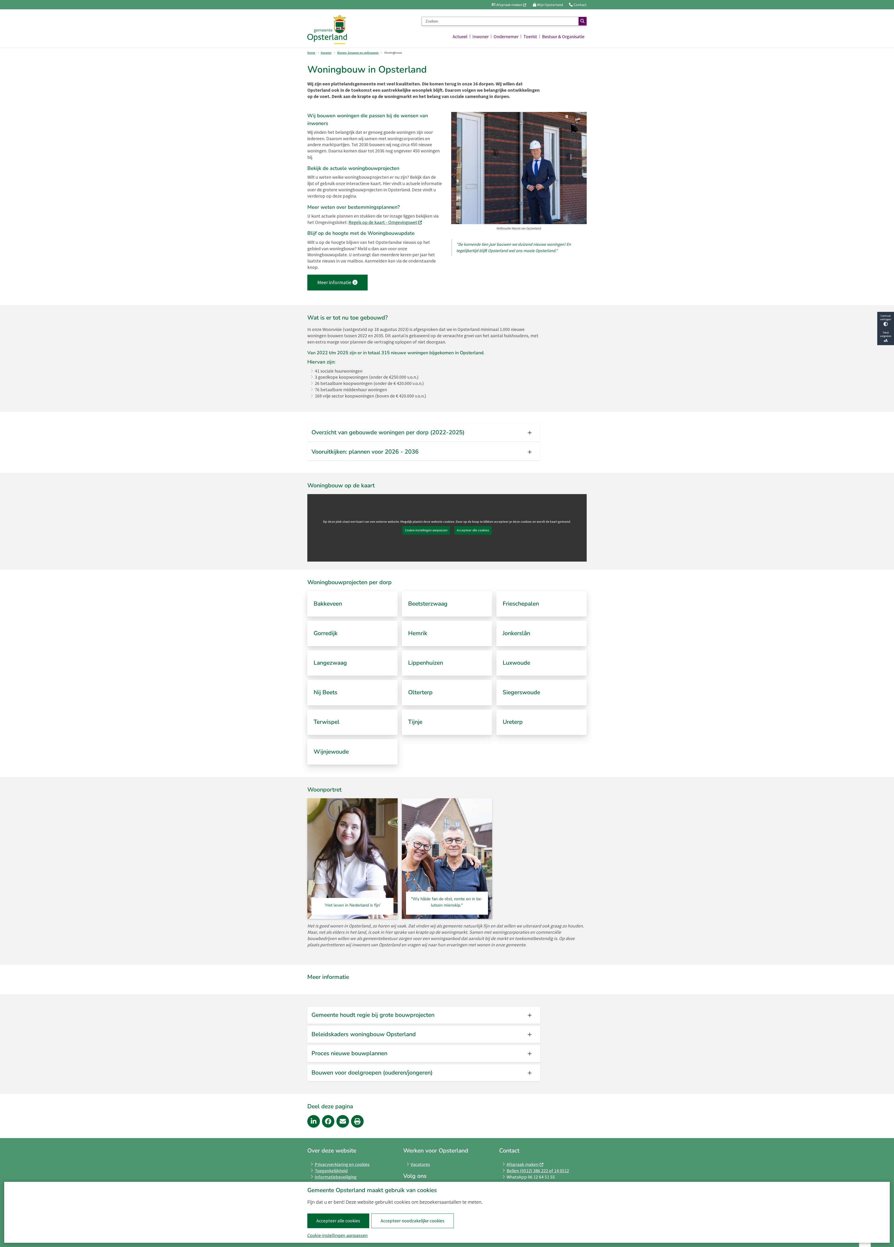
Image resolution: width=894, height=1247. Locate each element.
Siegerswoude (521, 692)
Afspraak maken (522, 1164)
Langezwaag (330, 663)
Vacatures (420, 1164)
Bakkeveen (328, 604)
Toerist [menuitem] (530, 36)
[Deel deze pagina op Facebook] (328, 1121)
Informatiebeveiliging (335, 1177)
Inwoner (326, 53)
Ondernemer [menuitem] (506, 36)
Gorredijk (326, 633)
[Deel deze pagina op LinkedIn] (313, 1121)
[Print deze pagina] (357, 1121)
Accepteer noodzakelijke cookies (412, 1220)
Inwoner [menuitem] (480, 36)
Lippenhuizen (425, 663)
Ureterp (513, 722)
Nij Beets (325, 692)
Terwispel (326, 722)
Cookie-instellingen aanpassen (337, 1235)
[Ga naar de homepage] (327, 29)
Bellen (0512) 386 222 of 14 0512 (538, 1170)
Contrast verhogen (885, 317)
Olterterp (420, 692)
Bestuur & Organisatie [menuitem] (563, 36)
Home (311, 53)
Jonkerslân (516, 633)
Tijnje (415, 722)
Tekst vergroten (885, 334)
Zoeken (582, 21)
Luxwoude (516, 663)
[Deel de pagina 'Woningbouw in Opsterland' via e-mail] (342, 1121)
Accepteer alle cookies (338, 1220)
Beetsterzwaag (427, 604)
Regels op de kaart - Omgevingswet (383, 222)
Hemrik (417, 633)
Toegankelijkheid (331, 1170)
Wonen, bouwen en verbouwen (358, 53)
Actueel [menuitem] (460, 36)
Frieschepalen (521, 604)
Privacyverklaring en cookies (342, 1164)
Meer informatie (334, 282)
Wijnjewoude (331, 752)
